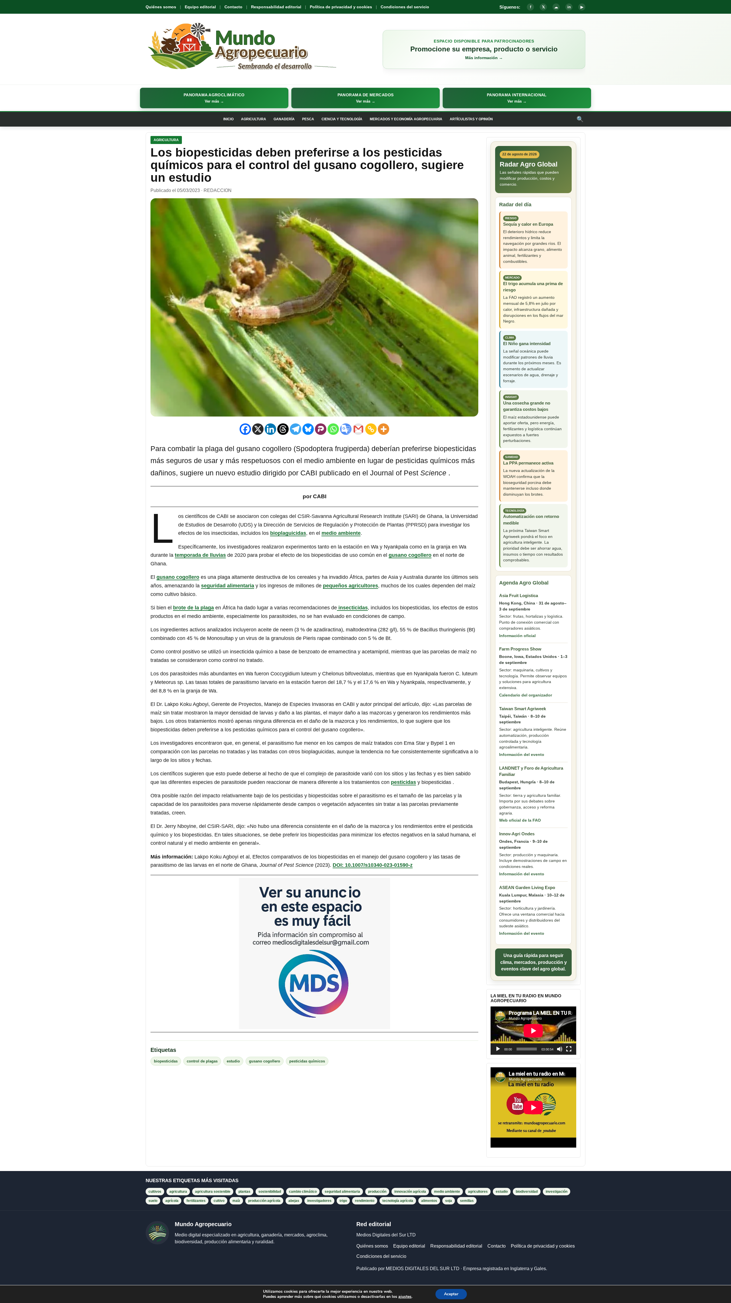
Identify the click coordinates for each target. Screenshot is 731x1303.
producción (377, 1192)
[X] (258, 429)
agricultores (478, 1192)
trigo (343, 1201)
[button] (214, 98)
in (569, 7)
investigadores (319, 1201)
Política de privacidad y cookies (341, 7)
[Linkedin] (270, 429)
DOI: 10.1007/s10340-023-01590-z (373, 865)
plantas (244, 1192)
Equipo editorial (200, 7)
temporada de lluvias (200, 555)
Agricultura (253, 119)
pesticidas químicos (307, 1061)
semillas (467, 1201)
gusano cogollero (410, 555)
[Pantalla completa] (569, 1049)
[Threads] (283, 429)
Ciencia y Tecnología (342, 119)
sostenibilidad (269, 1192)
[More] (383, 429)
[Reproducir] (498, 1049)
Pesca (308, 119)
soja (448, 1201)
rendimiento (364, 1201)
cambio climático (303, 1192)
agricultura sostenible (212, 1192)
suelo (152, 1201)
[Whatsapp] (333, 429)
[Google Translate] (346, 429)
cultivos (154, 1192)
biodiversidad (527, 1192)
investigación (556, 1192)
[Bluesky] (308, 429)
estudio (233, 1061)
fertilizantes (196, 1201)
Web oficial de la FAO (520, 820)
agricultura (178, 1192)
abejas (293, 1201)
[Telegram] (295, 429)
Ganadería (284, 119)
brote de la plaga (193, 608)
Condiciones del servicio (405, 7)
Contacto (233, 7)
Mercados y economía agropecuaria (406, 119)
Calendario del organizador (525, 695)
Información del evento (521, 754)
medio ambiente (341, 533)
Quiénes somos (161, 7)
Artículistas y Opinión (471, 119)
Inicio (228, 119)
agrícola (171, 1201)
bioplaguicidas (288, 533)
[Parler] (320, 429)
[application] (533, 1030)
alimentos (429, 1201)
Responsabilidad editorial (276, 7)
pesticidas (403, 782)
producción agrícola (264, 1201)
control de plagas (202, 1061)
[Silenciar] (560, 1049)
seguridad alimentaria (227, 586)
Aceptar (451, 1294)
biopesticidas (166, 1061)
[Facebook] (245, 429)
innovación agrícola (410, 1192)
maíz (236, 1201)
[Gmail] (358, 429)
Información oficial (517, 635)
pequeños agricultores (350, 586)
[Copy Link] (371, 429)
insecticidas (352, 608)
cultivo (219, 1201)
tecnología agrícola (397, 1201)
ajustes (404, 1296)
